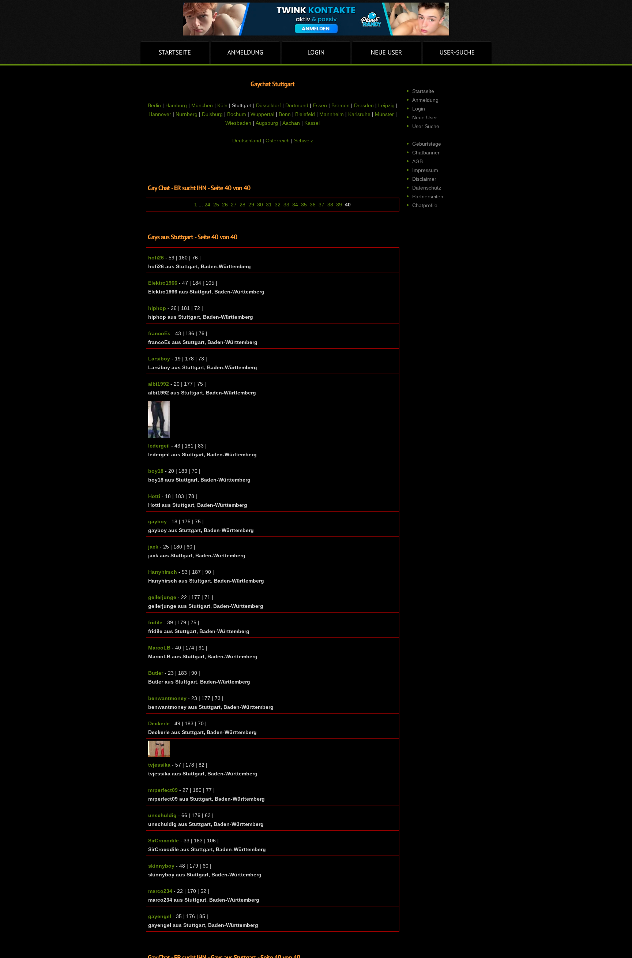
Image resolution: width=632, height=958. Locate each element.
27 (234, 204)
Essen (320, 105)
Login (418, 109)
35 (304, 204)
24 (207, 204)
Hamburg (176, 105)
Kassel (312, 123)
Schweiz (303, 140)
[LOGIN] (316, 52)
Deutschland (246, 140)
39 (339, 204)
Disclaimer (424, 179)
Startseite (423, 91)
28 (242, 204)
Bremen (340, 105)
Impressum (425, 170)
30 (260, 204)
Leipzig (386, 105)
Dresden (364, 105)
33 (286, 204)
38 (330, 204)
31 (269, 204)
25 (216, 204)
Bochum (236, 114)
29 (251, 204)
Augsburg (267, 123)
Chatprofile (424, 205)
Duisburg (212, 114)
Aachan (291, 123)
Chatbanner (426, 153)
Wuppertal (262, 114)
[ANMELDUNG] (245, 52)
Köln (222, 105)
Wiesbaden (238, 123)
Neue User (424, 117)
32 (278, 204)
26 (225, 204)
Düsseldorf (268, 105)
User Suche (425, 126)
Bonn (285, 114)
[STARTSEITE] (174, 52)
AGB (417, 161)
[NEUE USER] (386, 52)
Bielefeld (305, 114)
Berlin (154, 105)
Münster (384, 114)
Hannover (159, 114)
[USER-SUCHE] (457, 52)
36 (313, 204)
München (202, 105)
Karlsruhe (359, 114)
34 (295, 204)
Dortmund (296, 105)
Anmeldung (425, 100)
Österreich (278, 140)
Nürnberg (187, 114)
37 (321, 204)
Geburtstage (426, 144)
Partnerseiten (427, 196)
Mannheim (331, 114)
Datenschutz (426, 188)
